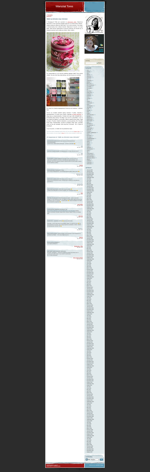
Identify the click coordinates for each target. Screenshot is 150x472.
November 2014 (90, 327)
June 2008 (89, 440)
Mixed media (89, 120)
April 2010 (89, 409)
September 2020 (90, 226)
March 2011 (89, 392)
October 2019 (89, 242)
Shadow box (89, 140)
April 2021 (89, 216)
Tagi (88, 151)
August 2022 (89, 192)
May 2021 (89, 214)
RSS (89, 459)
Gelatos (88, 101)
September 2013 (90, 348)
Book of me (89, 83)
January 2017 (90, 288)
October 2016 (89, 293)
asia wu (80, 216)
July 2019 (89, 247)
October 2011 (89, 382)
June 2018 (89, 263)
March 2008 (89, 444)
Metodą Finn (89, 117)
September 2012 (90, 365)
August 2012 (89, 367)
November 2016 (90, 291)
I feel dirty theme (49, 465)
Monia (81, 237)
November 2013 (90, 345)
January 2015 (90, 324)
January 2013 (90, 360)
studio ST (56, 465)
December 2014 (90, 325)
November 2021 (90, 205)
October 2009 (89, 417)
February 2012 (90, 376)
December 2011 (90, 379)
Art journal (89, 77)
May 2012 (89, 371)
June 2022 (89, 195)
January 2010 (90, 413)
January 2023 (90, 186)
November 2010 (90, 398)
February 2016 (90, 305)
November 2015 (90, 309)
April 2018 (89, 266)
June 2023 (89, 180)
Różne (79, 131)
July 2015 (89, 315)
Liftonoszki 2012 (90, 114)
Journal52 (89, 107)
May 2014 (89, 336)
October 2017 (89, 275)
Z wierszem (89, 162)
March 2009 (89, 428)
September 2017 (90, 276)
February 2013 (90, 358)
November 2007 (90, 450)
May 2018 (89, 265)
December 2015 (90, 308)
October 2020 (89, 224)
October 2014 (89, 328)
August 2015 (89, 314)
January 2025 (90, 170)
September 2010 (90, 401)
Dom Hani (89, 91)
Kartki (88, 108)
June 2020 (89, 230)
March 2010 (89, 410)
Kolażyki (88, 110)
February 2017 (90, 287)
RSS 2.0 (63, 133)
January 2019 (90, 253)
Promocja (89, 131)
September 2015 (90, 312)
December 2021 (90, 204)
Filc (87, 99)
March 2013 (89, 357)
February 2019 (90, 251)
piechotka (80, 204)
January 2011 (89, 395)
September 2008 (90, 435)
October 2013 (89, 346)
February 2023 (90, 184)
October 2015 (89, 311)
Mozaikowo (89, 123)
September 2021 (90, 208)
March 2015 (89, 321)
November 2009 (90, 416)
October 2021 (89, 207)
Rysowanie (89, 135)
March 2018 (89, 267)
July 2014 (89, 333)
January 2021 (90, 220)
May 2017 (89, 282)
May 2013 (89, 354)
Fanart (88, 96)
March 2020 (89, 235)
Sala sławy (89, 137)
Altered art (89, 76)
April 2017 (89, 284)
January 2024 (90, 171)
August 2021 (89, 210)
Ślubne (88, 144)
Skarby (88, 141)
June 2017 (89, 281)
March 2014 (89, 339)
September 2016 (90, 294)
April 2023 (89, 183)
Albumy (88, 74)
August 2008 (89, 437)
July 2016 (89, 297)
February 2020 (90, 236)
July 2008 (89, 438)
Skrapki (88, 143)
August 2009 (89, 420)
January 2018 (90, 270)
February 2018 (90, 269)
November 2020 (90, 223)
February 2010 (90, 411)
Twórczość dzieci (90, 156)
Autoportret (89, 80)
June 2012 (89, 370)
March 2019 (89, 250)
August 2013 (89, 349)
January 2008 (90, 447)
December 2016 (90, 290)
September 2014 (90, 330)
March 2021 (89, 217)
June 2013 (89, 352)
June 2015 (89, 316)
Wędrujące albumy (91, 157)
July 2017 (89, 279)
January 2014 (90, 342)
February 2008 (90, 446)
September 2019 (90, 244)
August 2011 (89, 385)
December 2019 (90, 239)
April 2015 (89, 319)
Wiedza (88, 159)
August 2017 (89, 278)
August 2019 (89, 245)
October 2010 (89, 400)
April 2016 (89, 302)
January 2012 (90, 377)
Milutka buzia (89, 119)
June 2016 (89, 299)
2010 (88, 70)
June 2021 (89, 213)
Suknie (88, 150)
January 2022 (90, 202)
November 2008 (90, 432)
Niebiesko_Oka (78, 246)
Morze (88, 122)
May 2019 (89, 248)
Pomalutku (50, 15)
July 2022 (89, 193)
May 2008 (89, 441)
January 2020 (90, 238)
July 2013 (89, 351)
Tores (102, 465)
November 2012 (90, 362)
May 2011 (89, 389)
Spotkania (89, 147)
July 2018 (89, 262)
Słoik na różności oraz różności (57, 19)
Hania (88, 104)
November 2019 (90, 241)
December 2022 (90, 187)
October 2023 (89, 175)
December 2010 (90, 397)
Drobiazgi (75, 131)
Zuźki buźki (89, 163)
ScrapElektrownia (90, 138)
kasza (81, 165)
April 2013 (89, 355)
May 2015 (89, 318)
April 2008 (89, 443)
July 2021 (89, 211)
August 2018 (89, 260)
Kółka (88, 111)
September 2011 (90, 383)
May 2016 (89, 300)
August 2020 (89, 227)
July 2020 (89, 229)
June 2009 (89, 423)
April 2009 (89, 426)
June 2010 (89, 406)
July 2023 (89, 178)
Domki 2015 (89, 92)
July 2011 (89, 386)
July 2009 (89, 422)
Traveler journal (90, 154)
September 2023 (90, 177)
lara (82, 193)
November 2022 (90, 189)
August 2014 (89, 331)
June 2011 (89, 388)
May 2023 (89, 181)
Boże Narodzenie (90, 85)
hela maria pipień (78, 257)
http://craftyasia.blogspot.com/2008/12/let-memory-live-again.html (61, 210)
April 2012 (89, 373)
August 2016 (89, 296)
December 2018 (90, 254)
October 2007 (89, 452)
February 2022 (90, 201)
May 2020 (89, 232)
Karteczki (48, 16)
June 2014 (89, 334)
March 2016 (89, 303)
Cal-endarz (89, 86)
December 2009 (90, 414)
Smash (88, 145)
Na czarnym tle (90, 125)
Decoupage (89, 88)
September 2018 (90, 259)
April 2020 (89, 233)
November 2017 (90, 273)
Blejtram (88, 82)
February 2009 (90, 429)
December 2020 (90, 221)
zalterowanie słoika (71, 22)
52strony (88, 71)
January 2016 (90, 306)
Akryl (88, 73)
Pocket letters (89, 128)
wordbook (89, 160)
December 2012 (90, 361)
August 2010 (89, 403)
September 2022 (90, 190)
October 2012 (89, 364)
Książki (88, 113)
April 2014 (89, 337)
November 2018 (90, 256)
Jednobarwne (90, 105)
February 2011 (90, 394)
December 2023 (90, 173)
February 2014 (90, 340)
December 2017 (90, 272)
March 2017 (89, 285)
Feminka (88, 98)
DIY (87, 89)
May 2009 (89, 425)
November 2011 (90, 380)
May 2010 (89, 407)
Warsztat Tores (64, 6)
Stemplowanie (90, 148)
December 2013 (90, 343)
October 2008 (89, 434)
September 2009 (90, 419)
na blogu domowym (76, 114)
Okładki (88, 126)
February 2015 (90, 322)
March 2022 (89, 199)
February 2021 (90, 219)
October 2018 (89, 257)
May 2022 (89, 196)
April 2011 (89, 391)
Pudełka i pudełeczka (91, 132)
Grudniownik (89, 102)
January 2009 (90, 431)
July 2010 (89, 404)
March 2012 (89, 374)
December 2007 (90, 449)
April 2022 (89, 198)
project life (89, 129)
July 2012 (89, 368)
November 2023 (90, 174)
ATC (88, 79)
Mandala (88, 116)
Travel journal (90, 153)
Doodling (89, 94)
